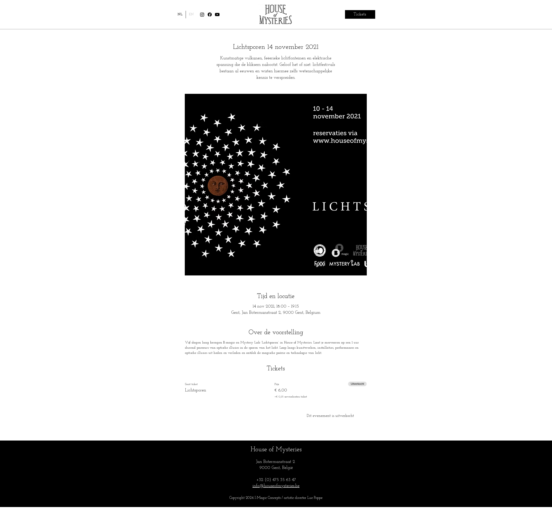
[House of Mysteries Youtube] (217, 14)
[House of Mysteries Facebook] (209, 14)
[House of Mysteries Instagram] (202, 14)
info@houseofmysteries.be (276, 486)
